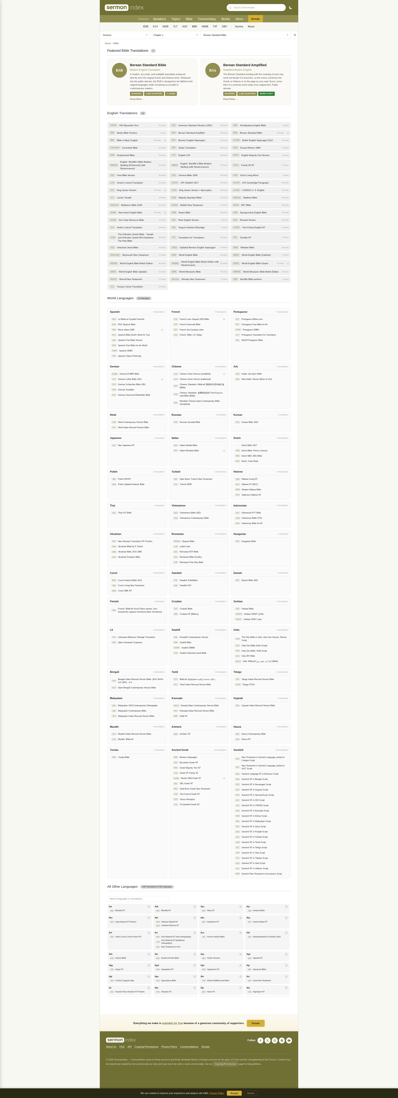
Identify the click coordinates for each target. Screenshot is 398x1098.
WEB (165, 26)
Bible (189, 19)
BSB (145, 26)
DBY (224, 26)
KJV (155, 26)
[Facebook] (260, 1040)
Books (226, 19)
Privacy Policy (169, 1046)
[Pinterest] (282, 1040)
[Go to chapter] (294, 35)
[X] (268, 1040)
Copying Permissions (146, 1046)
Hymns (239, 26)
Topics (175, 19)
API (129, 1046)
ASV (184, 26)
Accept (234, 1093)
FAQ (121, 1046)
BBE (194, 26)
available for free (172, 1023)
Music (251, 26)
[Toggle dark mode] (290, 7)
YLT (175, 26)
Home (108, 43)
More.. (240, 19)
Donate (255, 19)
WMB (205, 26)
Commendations (189, 1046)
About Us (111, 1046)
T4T (215, 26)
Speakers (159, 19)
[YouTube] (289, 1040)
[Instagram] (275, 1040)
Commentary (207, 19)
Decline (251, 1093)
